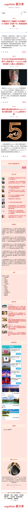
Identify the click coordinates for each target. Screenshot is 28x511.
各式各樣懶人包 (7, 292)
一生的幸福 (6, 284)
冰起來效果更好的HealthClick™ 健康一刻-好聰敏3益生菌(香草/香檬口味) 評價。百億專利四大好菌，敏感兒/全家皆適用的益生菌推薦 (17, 308)
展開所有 (3, 275)
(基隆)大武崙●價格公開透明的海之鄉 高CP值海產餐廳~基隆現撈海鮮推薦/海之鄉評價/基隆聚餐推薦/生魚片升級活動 (17, 321)
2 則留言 (16, 28)
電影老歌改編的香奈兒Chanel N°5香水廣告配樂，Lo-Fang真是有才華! (14, 111)
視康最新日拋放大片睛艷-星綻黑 (14, 198)
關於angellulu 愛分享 (11, 492)
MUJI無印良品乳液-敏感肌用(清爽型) (15, 202)
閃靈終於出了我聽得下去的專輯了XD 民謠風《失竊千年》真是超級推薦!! (14, 23)
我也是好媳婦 (19, 496)
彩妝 (5, 278)
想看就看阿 (10, 498)
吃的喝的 (6, 281)
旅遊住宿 (6, 282)
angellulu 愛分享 (14, 4)
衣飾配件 (6, 280)
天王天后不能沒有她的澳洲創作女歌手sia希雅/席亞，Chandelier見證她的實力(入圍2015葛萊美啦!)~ (14, 61)
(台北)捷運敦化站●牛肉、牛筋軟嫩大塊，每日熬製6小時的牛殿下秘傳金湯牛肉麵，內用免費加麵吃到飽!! (16, 314)
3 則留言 (16, 66)
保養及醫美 (6, 277)
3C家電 (5, 288)
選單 (4, 13)
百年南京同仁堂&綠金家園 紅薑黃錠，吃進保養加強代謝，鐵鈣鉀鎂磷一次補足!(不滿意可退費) (14, 255)
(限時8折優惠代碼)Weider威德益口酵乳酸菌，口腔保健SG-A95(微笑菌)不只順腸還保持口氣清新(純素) (14, 264)
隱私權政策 (18, 492)
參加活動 (6, 289)
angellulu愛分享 (7, 429)
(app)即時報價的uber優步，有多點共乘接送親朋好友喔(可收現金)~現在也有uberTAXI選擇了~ (17, 183)
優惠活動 (6, 295)
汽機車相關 (6, 291)
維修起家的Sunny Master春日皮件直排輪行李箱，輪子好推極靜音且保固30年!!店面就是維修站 (17, 334)
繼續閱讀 (24, 51)
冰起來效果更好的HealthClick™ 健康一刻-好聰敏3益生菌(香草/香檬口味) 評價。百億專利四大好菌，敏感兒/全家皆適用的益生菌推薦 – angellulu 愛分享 (14, 230)
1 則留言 (16, 116)
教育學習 (6, 287)
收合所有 (7, 275)
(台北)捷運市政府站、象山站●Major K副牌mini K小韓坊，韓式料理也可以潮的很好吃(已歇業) (17, 191)
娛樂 (5, 285)
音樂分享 (14, 18)
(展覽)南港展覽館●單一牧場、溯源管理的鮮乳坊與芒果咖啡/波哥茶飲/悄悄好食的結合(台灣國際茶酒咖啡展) (16, 207)
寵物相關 (6, 293)
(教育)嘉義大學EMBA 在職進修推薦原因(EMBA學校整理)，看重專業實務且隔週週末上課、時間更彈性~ (17, 212)
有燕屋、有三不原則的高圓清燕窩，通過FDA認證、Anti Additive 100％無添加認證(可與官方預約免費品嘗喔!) (17, 327)
